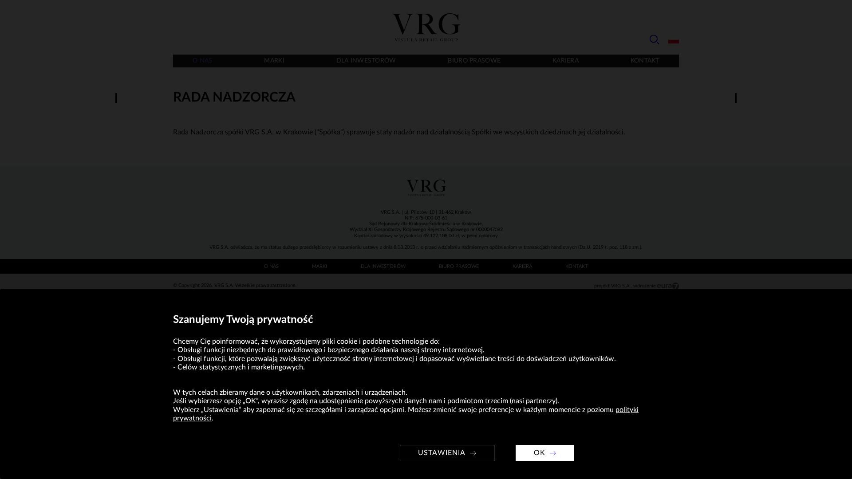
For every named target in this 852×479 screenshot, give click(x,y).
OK (539, 452)
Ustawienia (441, 452)
